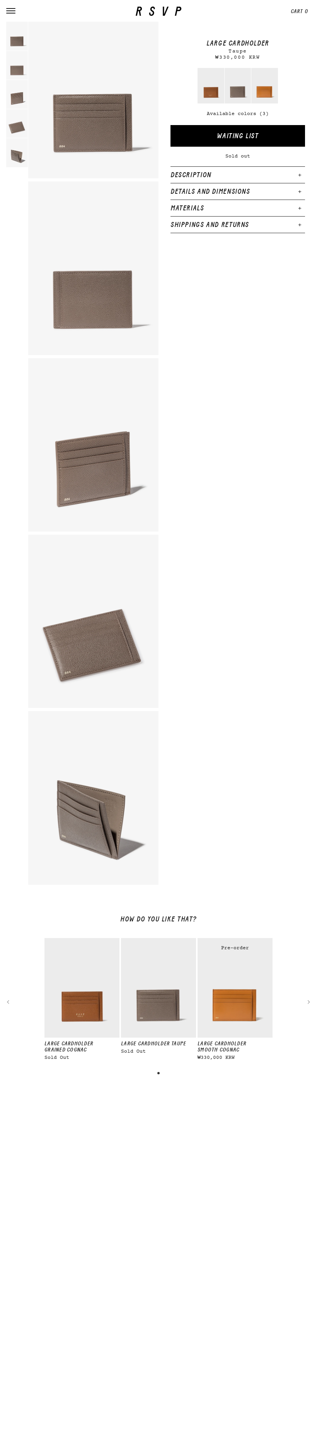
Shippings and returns (209, 224)
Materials (187, 208)
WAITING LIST (237, 136)
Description (190, 175)
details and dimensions (210, 191)
